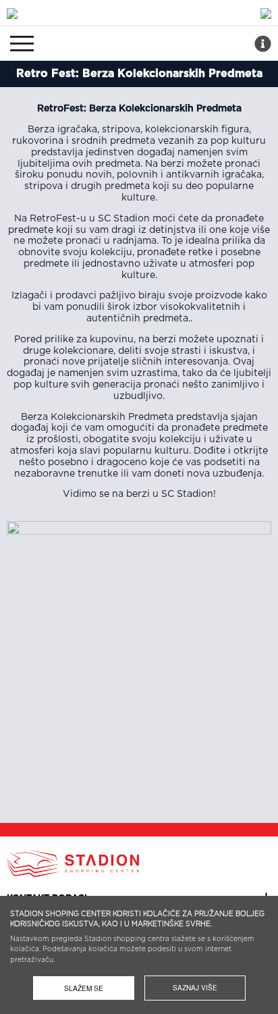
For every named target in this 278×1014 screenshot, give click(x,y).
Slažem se (83, 988)
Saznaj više (195, 987)
